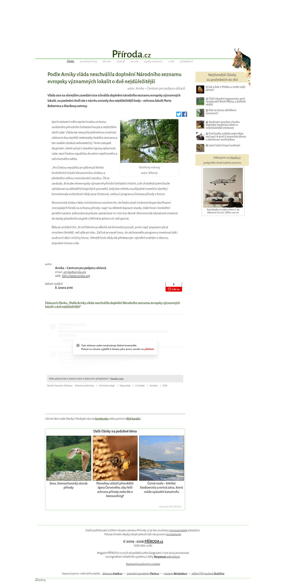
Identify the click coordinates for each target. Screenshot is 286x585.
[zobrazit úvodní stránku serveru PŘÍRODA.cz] (143, 54)
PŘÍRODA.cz (153, 541)
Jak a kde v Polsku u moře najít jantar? (225, 88)
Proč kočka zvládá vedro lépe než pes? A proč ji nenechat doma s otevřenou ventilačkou (226, 136)
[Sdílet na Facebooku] (184, 115)
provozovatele (178, 530)
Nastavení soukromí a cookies (143, 564)
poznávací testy (88, 61)
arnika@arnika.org (74, 272)
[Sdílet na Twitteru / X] (178, 115)
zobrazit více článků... (171, 506)
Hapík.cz (235, 157)
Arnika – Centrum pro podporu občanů (80, 268)
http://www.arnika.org (76, 276)
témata (107, 61)
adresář (120, 61)
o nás (171, 61)
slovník (134, 61)
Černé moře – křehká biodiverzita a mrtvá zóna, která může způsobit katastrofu (161, 488)
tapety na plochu (153, 61)
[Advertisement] (143, 23)
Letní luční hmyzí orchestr (223, 145)
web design (167, 556)
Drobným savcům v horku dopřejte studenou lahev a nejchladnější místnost (223, 125)
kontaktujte (173, 534)
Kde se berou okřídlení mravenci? (221, 112)
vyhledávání (186, 61)
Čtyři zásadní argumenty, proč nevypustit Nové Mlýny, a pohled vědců (226, 101)
